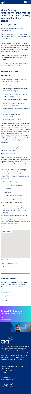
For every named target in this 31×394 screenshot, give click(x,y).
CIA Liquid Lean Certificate (9, 223)
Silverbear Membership (20, 390)
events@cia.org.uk (16, 55)
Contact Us (6, 300)
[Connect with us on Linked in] (7, 385)
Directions (4, 259)
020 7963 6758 (6, 292)
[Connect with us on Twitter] (3, 385)
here (15, 263)
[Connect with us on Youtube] (11, 385)
